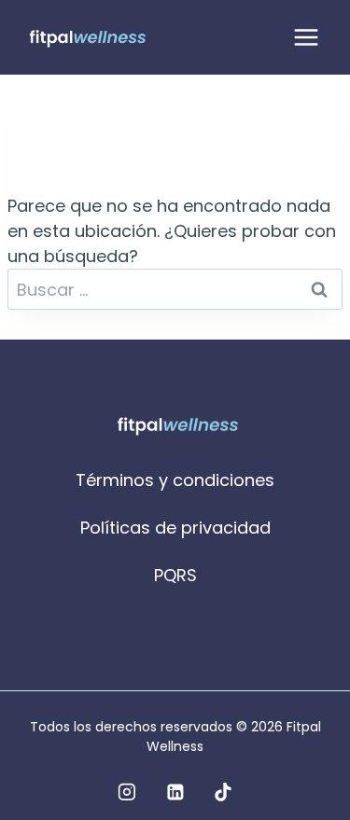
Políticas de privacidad (175, 527)
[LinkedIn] (175, 792)
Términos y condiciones (175, 480)
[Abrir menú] (306, 37)
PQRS (175, 575)
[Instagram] (127, 792)
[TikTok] (223, 792)
